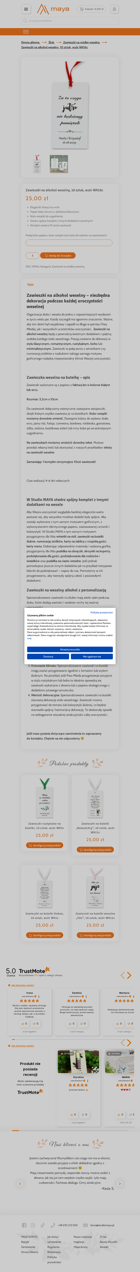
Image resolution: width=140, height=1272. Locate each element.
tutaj (29, 638)
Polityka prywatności (102, 612)
